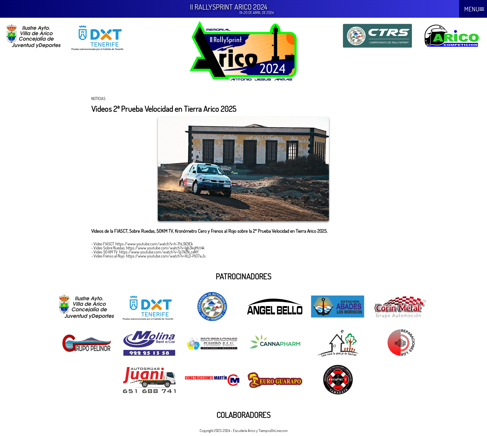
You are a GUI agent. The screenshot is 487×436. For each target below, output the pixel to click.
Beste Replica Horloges (17, 262)
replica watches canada (18, 286)
